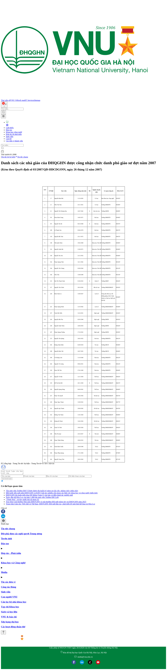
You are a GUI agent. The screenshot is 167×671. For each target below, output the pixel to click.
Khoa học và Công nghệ (13, 562)
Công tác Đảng (8, 587)
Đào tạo (9, 130)
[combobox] (4, 104)
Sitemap (37, 100)
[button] (83, 511)
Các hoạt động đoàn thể (13, 626)
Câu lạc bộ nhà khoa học (13, 602)
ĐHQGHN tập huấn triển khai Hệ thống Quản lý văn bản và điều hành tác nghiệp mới (39, 495)
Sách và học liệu (9, 611)
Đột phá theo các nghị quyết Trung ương (21, 533)
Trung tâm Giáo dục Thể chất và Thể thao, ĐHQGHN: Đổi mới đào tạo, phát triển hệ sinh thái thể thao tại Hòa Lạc (50, 504)
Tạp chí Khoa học (10, 606)
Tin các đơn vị (8, 582)
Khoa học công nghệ (14, 132)
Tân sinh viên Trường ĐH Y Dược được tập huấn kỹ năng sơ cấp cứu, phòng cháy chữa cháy (42, 491)
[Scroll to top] (3, 632)
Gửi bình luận (7, 479)
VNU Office (15, 100)
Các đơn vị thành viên (14, 141)
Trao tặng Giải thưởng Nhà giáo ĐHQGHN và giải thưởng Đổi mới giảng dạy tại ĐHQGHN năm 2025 (46, 502)
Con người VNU (9, 597)
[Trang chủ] (74, 98)
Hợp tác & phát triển (14, 134)
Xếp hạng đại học (10, 622)
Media (4, 572)
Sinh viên (9, 136)
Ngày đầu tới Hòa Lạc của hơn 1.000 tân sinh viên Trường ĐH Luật (32, 497)
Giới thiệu (10, 128)
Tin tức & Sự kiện (8, 157)
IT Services (29, 100)
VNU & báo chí (9, 616)
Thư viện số (5, 100)
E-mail (22, 100)
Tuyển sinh (6, 538)
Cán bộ (8, 139)
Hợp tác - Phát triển (11, 553)
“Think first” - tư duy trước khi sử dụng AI (22, 499)
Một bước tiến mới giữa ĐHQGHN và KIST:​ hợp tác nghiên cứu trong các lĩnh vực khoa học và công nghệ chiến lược (52, 493)
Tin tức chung (22, 157)
